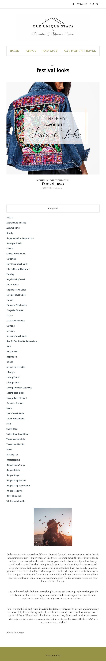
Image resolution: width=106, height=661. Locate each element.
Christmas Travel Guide (17, 264)
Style (52, 180)
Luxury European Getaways (19, 387)
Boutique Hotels (14, 243)
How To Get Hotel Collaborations (21, 341)
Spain (9, 408)
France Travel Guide (15, 320)
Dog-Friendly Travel (15, 279)
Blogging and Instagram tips (19, 238)
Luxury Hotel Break (15, 393)
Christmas (11, 258)
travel (9, 449)
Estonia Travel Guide (16, 295)
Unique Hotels (13, 470)
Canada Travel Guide (15, 253)
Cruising (10, 274)
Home (14, 50)
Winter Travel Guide (15, 501)
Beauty (9, 233)
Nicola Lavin (57, 188)
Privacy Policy (53, 655)
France (9, 315)
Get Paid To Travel (80, 50)
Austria (9, 217)
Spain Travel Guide (15, 413)
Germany (10, 326)
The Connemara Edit (15, 439)
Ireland (9, 362)
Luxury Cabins (13, 377)
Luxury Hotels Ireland (16, 398)
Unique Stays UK (14, 490)
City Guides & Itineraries (17, 269)
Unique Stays (12, 475)
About (31, 50)
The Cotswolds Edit (15, 444)
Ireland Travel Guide (15, 367)
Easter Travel (12, 284)
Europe (9, 300)
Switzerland (11, 429)
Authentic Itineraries (16, 222)
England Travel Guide (16, 289)
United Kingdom (13, 496)
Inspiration (11, 356)
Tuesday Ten (62, 180)
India (8, 346)
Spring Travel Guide (15, 418)
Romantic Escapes (14, 403)
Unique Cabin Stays (15, 465)
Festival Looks (53, 184)
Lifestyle (42, 180)
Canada (9, 248)
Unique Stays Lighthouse (18, 485)
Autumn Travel (13, 228)
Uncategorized (13, 460)
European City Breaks (16, 305)
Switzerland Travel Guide (17, 434)
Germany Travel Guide (16, 336)
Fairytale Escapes (14, 310)
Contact (50, 50)
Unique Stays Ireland (16, 480)
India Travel (11, 351)
